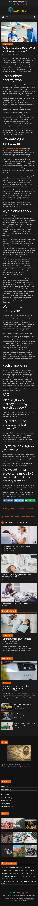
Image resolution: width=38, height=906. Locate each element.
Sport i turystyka (6, 798)
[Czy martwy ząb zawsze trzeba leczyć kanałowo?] (19, 615)
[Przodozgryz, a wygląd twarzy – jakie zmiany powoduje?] (19, 555)
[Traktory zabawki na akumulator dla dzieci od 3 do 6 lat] (7, 723)
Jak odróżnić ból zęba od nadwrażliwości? (19, 517)
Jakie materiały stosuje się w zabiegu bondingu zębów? (16, 547)
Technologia (4, 801)
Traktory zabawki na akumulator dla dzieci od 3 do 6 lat (24, 724)
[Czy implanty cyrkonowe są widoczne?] (19, 584)
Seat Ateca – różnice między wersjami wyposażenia (15, 687)
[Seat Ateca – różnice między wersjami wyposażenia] (19, 662)
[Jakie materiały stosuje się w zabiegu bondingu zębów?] (19, 527)
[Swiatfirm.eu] (3, 17)
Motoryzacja (6, 683)
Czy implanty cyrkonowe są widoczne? (17, 603)
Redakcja (17, 54)
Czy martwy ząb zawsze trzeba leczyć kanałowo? (16, 639)
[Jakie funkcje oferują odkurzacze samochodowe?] (7, 713)
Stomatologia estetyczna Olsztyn (13, 148)
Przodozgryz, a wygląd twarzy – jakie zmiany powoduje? (16, 576)
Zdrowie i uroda (7, 44)
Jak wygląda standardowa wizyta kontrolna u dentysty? (17, 873)
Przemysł (4, 795)
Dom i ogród (5, 789)
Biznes (3, 786)
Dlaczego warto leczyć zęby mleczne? (17, 509)
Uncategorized (5, 804)
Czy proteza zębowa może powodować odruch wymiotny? (18, 870)
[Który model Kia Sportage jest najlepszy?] (7, 703)
